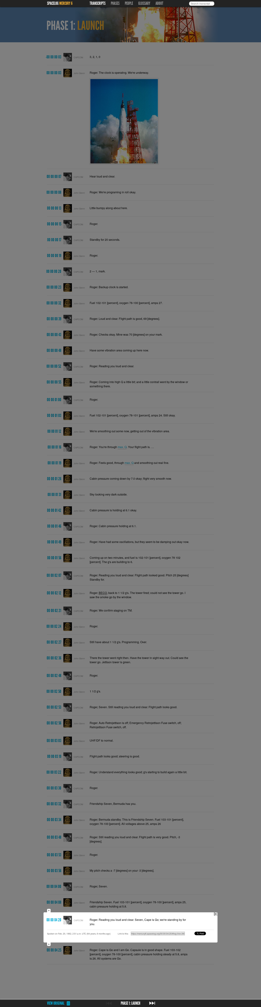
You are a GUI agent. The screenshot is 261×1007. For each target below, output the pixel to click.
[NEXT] (152, 1003)
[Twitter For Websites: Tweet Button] (204, 933)
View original (55, 1003)
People (129, 3)
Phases (115, 3)
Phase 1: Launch (130, 1003)
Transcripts (97, 3)
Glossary (144, 3)
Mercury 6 (65, 3)
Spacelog (53, 3)
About (159, 3)
